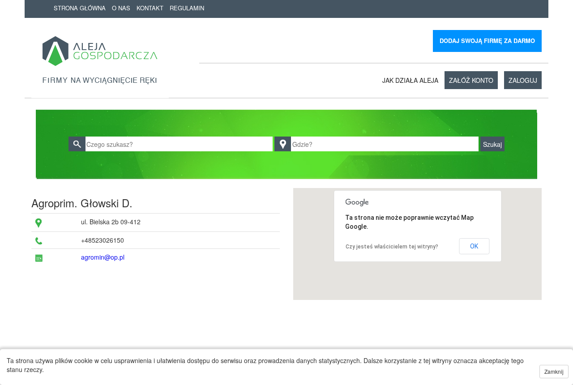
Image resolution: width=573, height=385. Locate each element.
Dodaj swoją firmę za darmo (487, 40)
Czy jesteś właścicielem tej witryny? (392, 247)
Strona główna (80, 8)
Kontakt (150, 8)
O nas (121, 8)
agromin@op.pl (102, 256)
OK (474, 246)
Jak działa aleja (410, 80)
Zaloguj (523, 80)
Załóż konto (471, 80)
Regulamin (187, 8)
